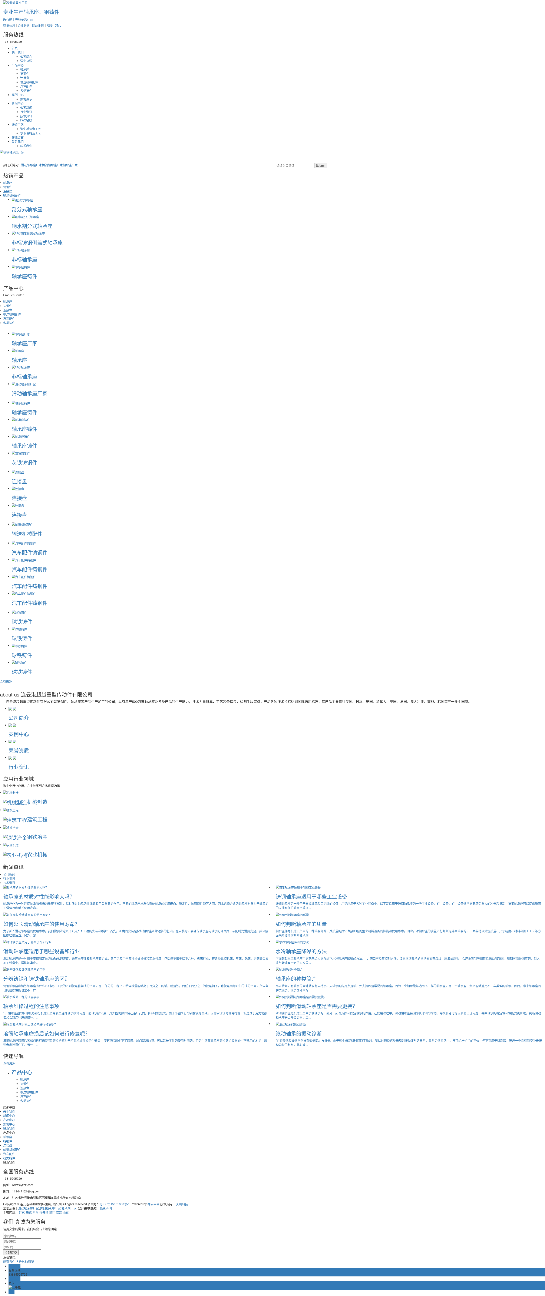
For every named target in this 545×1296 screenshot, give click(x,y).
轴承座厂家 (70, 165)
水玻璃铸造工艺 (30, 133)
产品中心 (18, 65)
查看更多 (6, 681)
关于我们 (18, 52)
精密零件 (9, 1261)
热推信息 (9, 25)
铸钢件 (24, 73)
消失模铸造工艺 (30, 129)
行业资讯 (26, 112)
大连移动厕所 (25, 1261)
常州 (36, 1212)
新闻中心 (18, 103)
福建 (59, 1212)
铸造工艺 (18, 124)
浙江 (52, 1212)
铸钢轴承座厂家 (52, 165)
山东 (66, 1212)
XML (58, 25)
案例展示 (26, 99)
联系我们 (18, 141)
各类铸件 (26, 90)
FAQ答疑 (26, 120)
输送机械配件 (29, 82)
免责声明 (106, 1208)
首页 (15, 48)
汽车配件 (26, 86)
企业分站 (24, 25)
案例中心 (18, 95)
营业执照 (26, 60)
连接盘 (24, 77)
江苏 (22, 1212)
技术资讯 (26, 116)
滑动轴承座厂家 (31, 165)
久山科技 (182, 1204)
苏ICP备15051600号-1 (115, 1204)
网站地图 (38, 25)
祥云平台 (153, 1204)
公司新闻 (26, 107)
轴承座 (24, 69)
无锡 (29, 1212)
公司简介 (26, 56)
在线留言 (18, 137)
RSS (50, 25)
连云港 (43, 1212)
